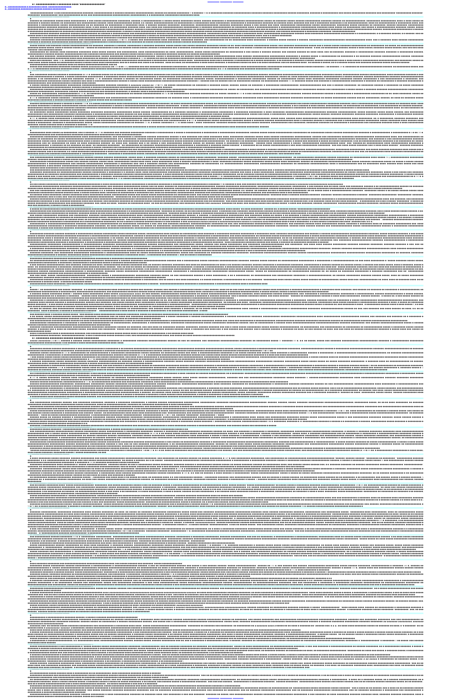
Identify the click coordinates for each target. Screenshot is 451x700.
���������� (213, 698)
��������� (238, 698)
